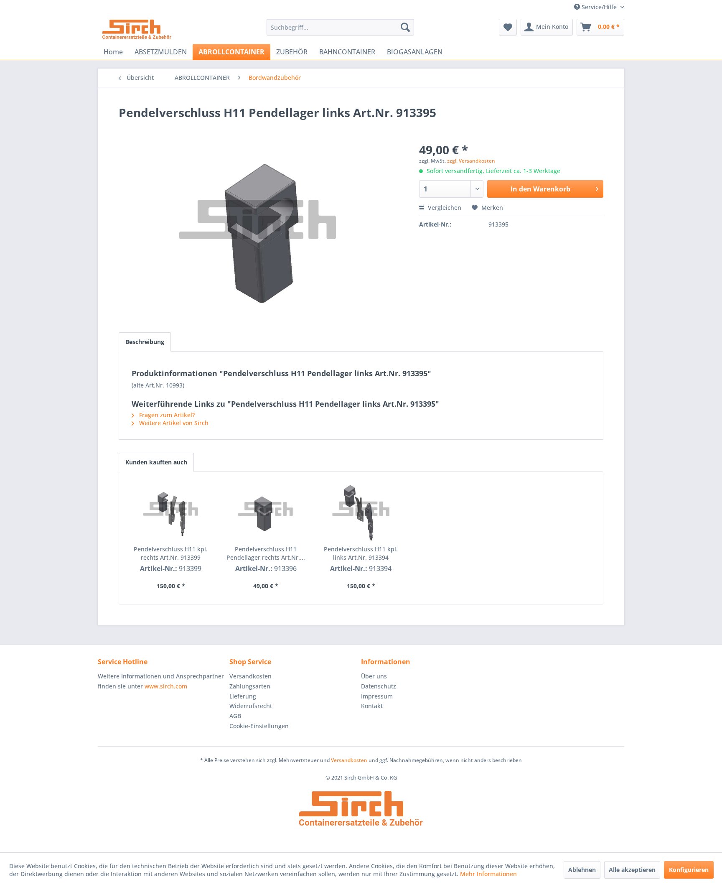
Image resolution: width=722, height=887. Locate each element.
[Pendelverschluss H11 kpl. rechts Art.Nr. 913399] (171, 511)
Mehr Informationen (488, 874)
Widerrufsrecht (250, 706)
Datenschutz (378, 686)
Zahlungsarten (249, 686)
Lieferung (242, 696)
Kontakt (372, 706)
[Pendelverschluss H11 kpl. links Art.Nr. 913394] (361, 511)
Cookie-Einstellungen (259, 726)
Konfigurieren (689, 870)
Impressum (377, 696)
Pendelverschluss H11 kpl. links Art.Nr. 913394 (361, 553)
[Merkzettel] (508, 27)
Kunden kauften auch (156, 462)
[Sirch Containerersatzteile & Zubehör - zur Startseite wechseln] (137, 29)
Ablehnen (582, 870)
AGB (235, 716)
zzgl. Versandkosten (471, 160)
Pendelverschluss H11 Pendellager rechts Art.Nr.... (265, 553)
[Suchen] (405, 27)
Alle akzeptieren (632, 870)
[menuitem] (340, 27)
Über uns (374, 676)
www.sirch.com (166, 686)
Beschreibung (144, 342)
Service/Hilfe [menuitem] (599, 7)
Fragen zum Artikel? (166, 415)
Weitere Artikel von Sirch (172, 423)
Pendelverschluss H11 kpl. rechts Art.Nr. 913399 (171, 553)
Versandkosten (250, 676)
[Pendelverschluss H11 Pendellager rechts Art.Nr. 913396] (266, 511)
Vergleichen (443, 208)
